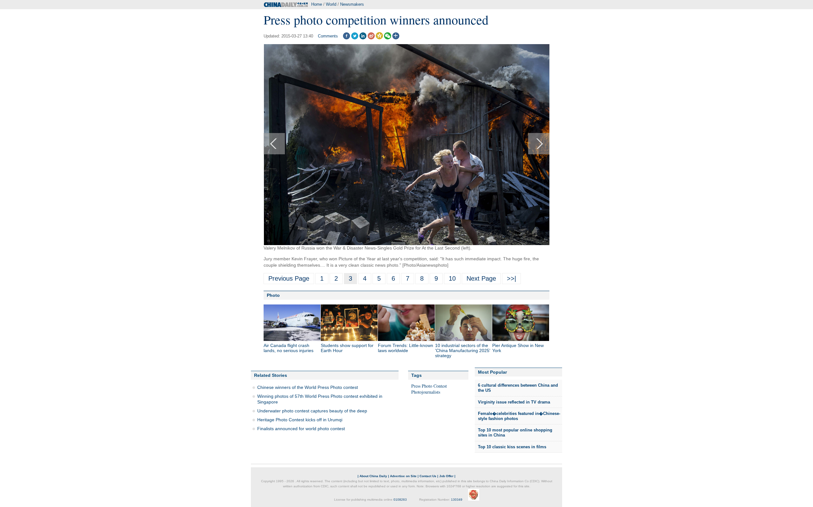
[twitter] (354, 38)
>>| (511, 278)
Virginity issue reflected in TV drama (514, 402)
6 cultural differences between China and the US (518, 388)
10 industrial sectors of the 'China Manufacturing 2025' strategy (462, 350)
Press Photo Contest (429, 386)
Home (316, 4)
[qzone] (379, 38)
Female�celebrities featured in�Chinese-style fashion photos (519, 416)
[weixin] (387, 38)
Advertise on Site (403, 476)
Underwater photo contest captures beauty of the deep (312, 410)
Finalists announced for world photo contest (301, 428)
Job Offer (446, 476)
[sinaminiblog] (371, 38)
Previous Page (288, 278)
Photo (273, 295)
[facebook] (346, 38)
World (331, 4)
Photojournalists (425, 392)
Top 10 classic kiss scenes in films (512, 446)
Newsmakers (352, 4)
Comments (328, 36)
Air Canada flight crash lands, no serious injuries (288, 348)
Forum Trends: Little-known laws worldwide (405, 348)
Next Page (481, 278)
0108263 (400, 499)
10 (452, 278)
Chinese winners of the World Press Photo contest (307, 387)
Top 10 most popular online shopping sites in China (515, 432)
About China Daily (373, 476)
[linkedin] (362, 38)
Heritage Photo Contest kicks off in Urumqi (299, 419)
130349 (456, 499)
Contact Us (428, 476)
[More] (396, 38)
